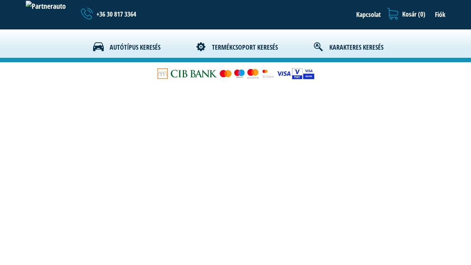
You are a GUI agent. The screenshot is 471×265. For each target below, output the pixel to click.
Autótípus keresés (135, 47)
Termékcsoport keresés (245, 47)
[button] (367, 14)
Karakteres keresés (356, 47)
